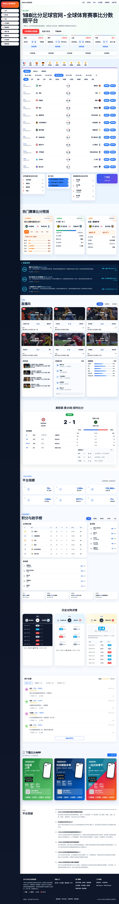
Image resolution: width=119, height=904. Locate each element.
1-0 (47, 232)
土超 (115, 518)
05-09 (48, 75)
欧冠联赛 (84, 888)
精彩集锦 (113, 93)
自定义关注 (46, 31)
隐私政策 (58, 899)
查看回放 (107, 85)
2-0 (26, 232)
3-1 (32, 232)
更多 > (111, 449)
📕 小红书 (43, 892)
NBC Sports (99, 885)
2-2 (37, 232)
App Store (29, 778)
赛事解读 (107, 2)
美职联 (88, 885)
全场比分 (27, 71)
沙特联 (108, 518)
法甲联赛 (83, 885)
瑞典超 (102, 518)
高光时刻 (113, 85)
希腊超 (95, 518)
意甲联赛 (78, 885)
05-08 (38, 75)
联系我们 (76, 899)
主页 (83, 2)
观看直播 (33, 46)
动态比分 (35, 71)
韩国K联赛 (78, 888)
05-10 (59, 75)
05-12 (79, 75)
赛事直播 (67, 882)
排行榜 (88, 2)
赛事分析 (113, 100)
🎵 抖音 (25, 892)
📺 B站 (37, 892)
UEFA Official (107, 885)
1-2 (42, 232)
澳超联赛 (89, 882)
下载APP (58, 31)
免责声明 (70, 899)
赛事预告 (44, 71)
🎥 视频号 (31, 892)
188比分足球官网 (8, 4)
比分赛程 (100, 2)
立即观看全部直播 (30, 31)
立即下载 (113, 755)
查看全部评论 (69, 738)
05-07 (28, 75)
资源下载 (114, 2)
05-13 (89, 75)
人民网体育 (105, 882)
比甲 (89, 518)
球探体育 (98, 882)
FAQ (94, 2)
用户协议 (64, 899)
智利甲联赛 (78, 882)
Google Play (29, 780)
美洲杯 (84, 882)
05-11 (69, 75)
